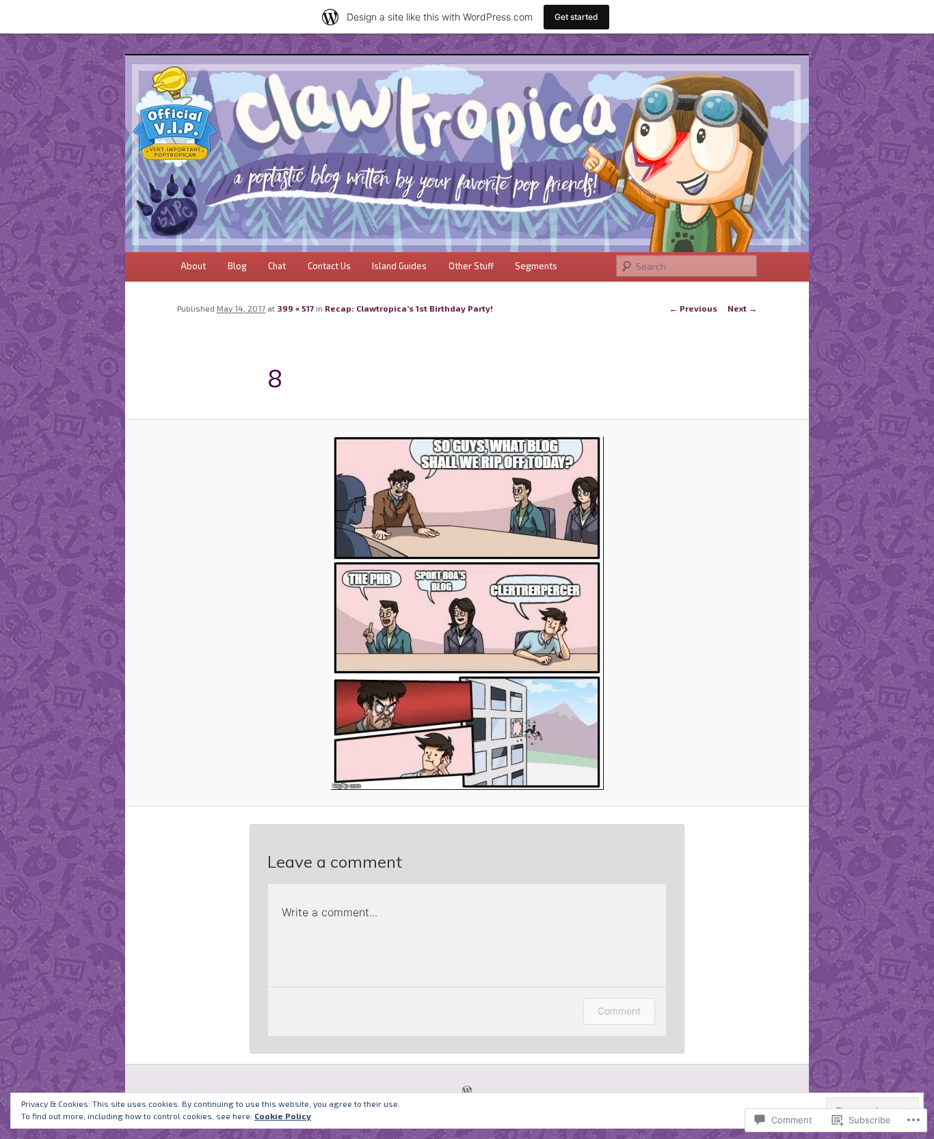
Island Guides (399, 265)
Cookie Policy (282, 1116)
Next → (742, 308)
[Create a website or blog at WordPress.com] (467, 1091)
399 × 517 (295, 308)
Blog (237, 265)
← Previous (693, 308)
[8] (467, 613)
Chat (277, 265)
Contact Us (329, 265)
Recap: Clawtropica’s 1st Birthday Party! (409, 308)
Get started (576, 17)
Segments (536, 265)
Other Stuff (471, 265)
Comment (619, 1011)
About (193, 265)
